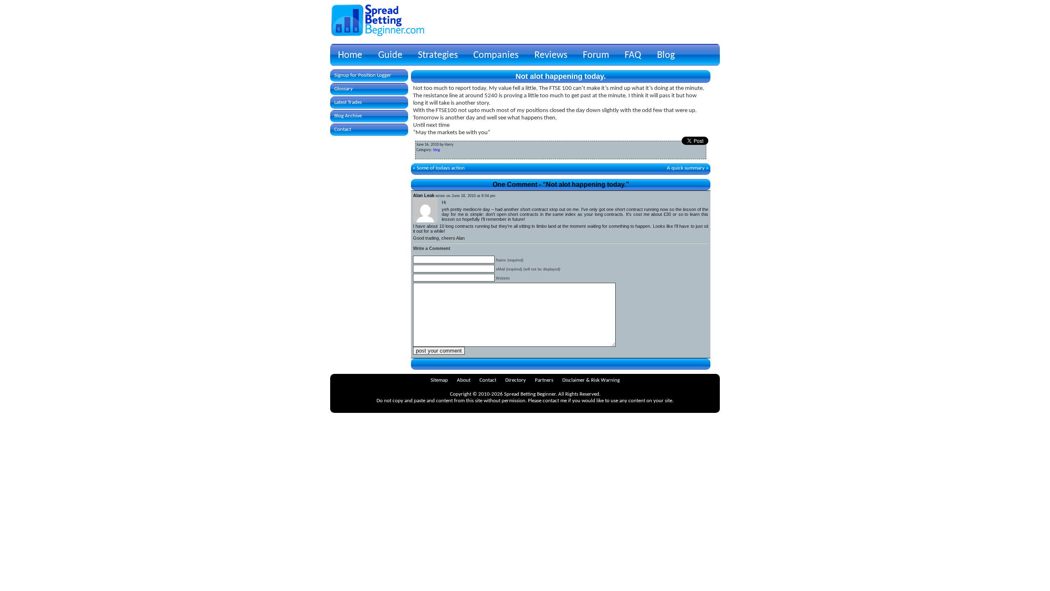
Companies (495, 55)
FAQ (633, 55)
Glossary (343, 89)
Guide (390, 55)
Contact (342, 129)
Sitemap (439, 380)
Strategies (438, 55)
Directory (515, 380)
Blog (666, 55)
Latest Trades (348, 102)
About (463, 380)
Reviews (550, 55)
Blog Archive (348, 116)
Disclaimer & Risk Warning (591, 380)
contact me (555, 400)
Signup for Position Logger (362, 75)
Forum (596, 55)
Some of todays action (441, 168)
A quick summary (686, 168)
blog (436, 150)
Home (350, 55)
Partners (544, 380)
